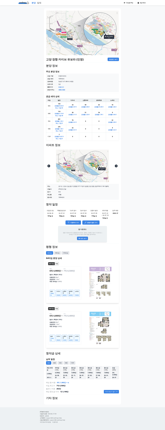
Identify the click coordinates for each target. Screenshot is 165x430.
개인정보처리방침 (45, 422)
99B (66, 363)
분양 (34, 2)
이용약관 (55, 422)
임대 (39, 2)
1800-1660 (61, 90)
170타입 (65, 253)
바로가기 (61, 87)
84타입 (49, 253)
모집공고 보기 (113, 59)
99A (60, 363)
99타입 (57, 253)
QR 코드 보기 (82, 238)
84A (48, 363)
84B (54, 363)
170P (72, 363)
